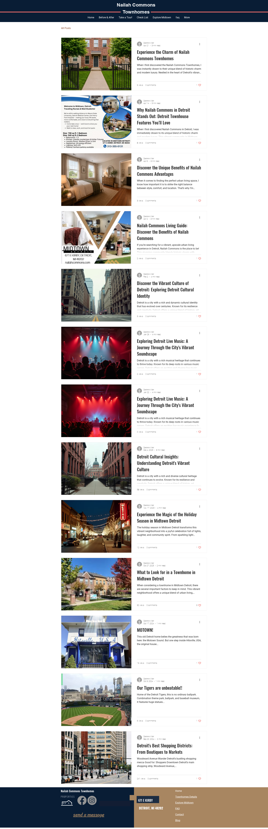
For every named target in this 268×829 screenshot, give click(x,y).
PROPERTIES (68, 796)
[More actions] (201, 44)
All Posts (66, 28)
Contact (179, 814)
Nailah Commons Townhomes (77, 791)
